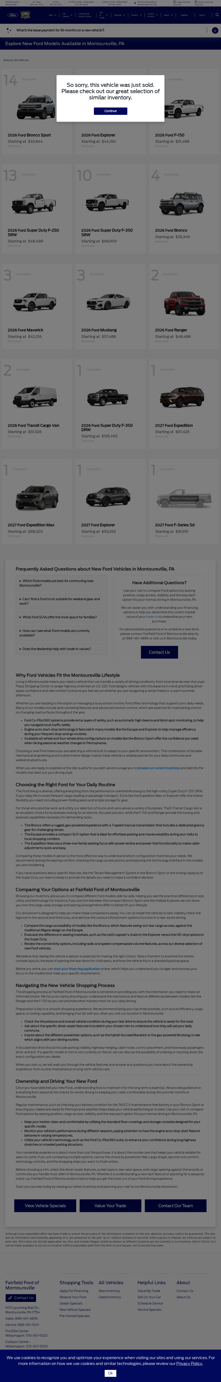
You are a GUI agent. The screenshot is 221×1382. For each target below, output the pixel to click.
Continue (110, 111)
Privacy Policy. (189, 1363)
